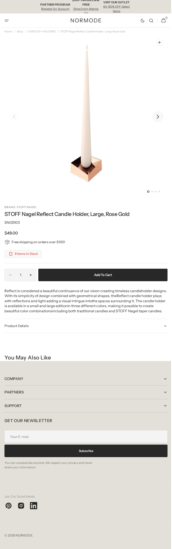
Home (8, 31)
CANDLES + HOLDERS (42, 31)
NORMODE (24, 540)
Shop (20, 31)
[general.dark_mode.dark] (139, 20)
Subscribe (84, 456)
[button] (7, 20)
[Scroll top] (163, 543)
